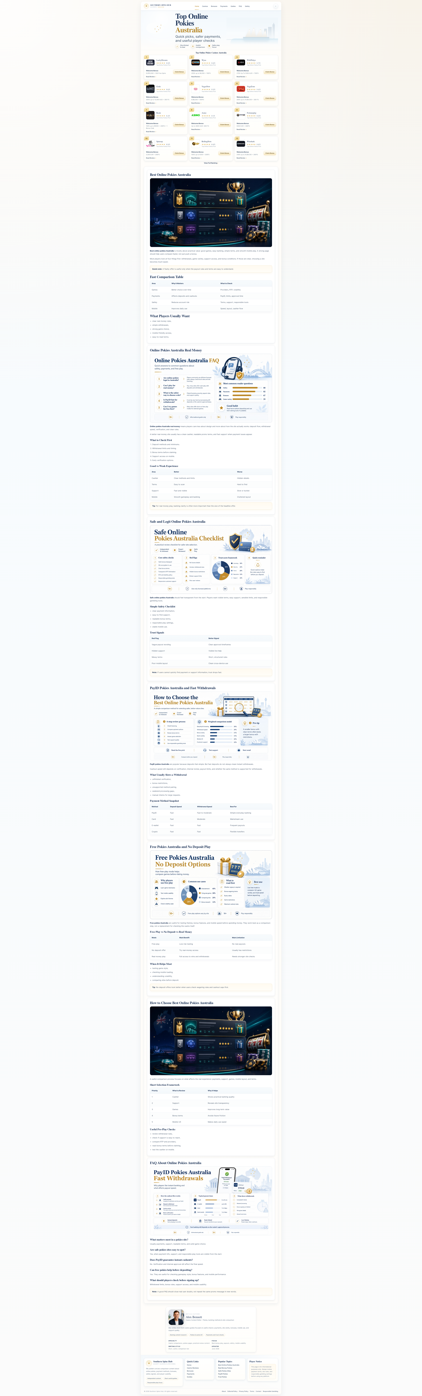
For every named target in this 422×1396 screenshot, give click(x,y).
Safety (247, 6)
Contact (258, 1391)
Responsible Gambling (270, 1391)
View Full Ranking (210, 163)
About (224, 1391)
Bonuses (214, 6)
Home (197, 6)
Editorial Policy (232, 1391)
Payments (224, 6)
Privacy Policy (243, 1391)
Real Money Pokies (225, 1368)
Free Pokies (222, 1377)
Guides (233, 6)
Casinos (205, 6)
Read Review (150, 76)
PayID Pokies (223, 1374)
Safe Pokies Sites (224, 1371)
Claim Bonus (179, 72)
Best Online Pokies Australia (228, 1365)
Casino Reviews (193, 1368)
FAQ (240, 6)
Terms (252, 1391)
